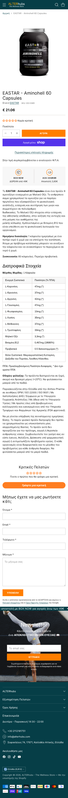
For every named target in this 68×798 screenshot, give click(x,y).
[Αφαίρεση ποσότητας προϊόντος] (5, 133)
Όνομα (7, 509)
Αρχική (6, 13)
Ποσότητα (8, 126)
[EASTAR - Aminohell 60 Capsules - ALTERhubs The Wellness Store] (34, 51)
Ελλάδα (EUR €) (15, 769)
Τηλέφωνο (9, 539)
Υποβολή (13, 592)
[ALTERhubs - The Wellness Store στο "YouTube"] (19, 757)
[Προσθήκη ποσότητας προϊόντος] (17, 133)
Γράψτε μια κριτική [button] (34, 485)
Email (6, 524)
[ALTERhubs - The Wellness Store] (16, 5)
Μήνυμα (8, 554)
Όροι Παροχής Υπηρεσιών (37, 603)
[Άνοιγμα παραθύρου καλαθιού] (63, 4)
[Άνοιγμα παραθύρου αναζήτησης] (56, 4)
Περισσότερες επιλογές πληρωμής (34, 152)
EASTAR (14, 102)
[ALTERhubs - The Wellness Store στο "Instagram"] (9, 757)
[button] (10, 120)
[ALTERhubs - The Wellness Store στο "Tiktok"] (14, 757)
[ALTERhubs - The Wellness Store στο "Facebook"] (4, 757)
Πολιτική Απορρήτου (11, 603)
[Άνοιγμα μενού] (4, 4)
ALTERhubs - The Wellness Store (38, 775)
